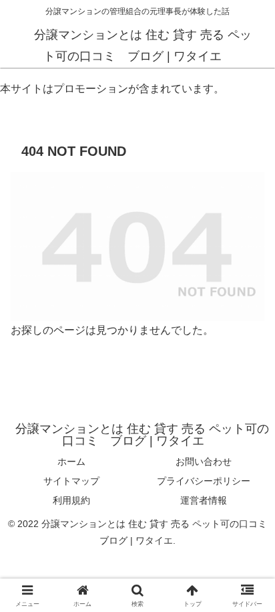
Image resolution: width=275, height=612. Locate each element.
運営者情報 (203, 500)
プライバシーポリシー (203, 481)
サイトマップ (71, 481)
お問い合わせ (204, 461)
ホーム (71, 461)
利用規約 (71, 500)
